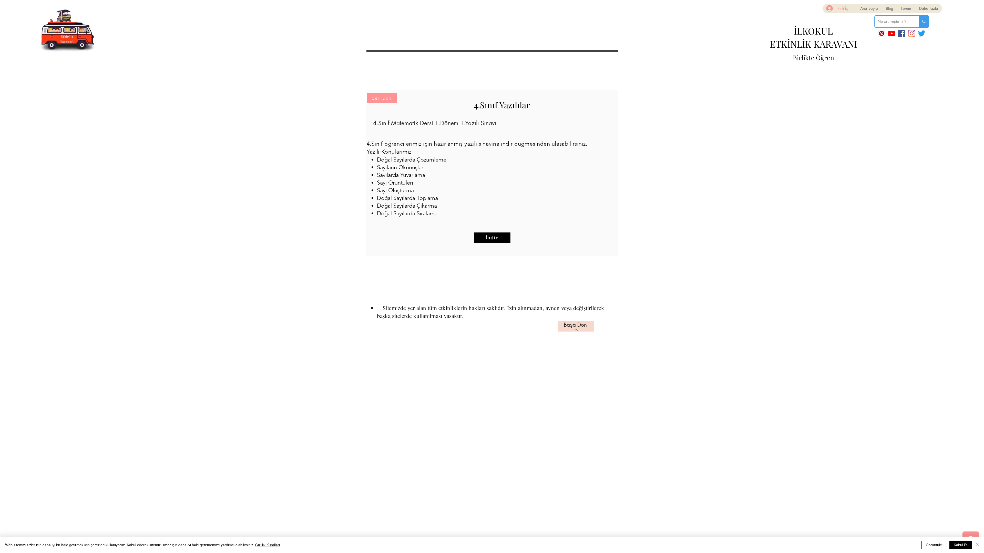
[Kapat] (978, 545)
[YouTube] (891, 33)
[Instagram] (911, 33)
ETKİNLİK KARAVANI (813, 44)
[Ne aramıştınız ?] (924, 21)
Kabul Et (960, 544)
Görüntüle (934, 544)
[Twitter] (921, 33)
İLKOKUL (813, 31)
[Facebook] (901, 33)
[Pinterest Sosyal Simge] (881, 33)
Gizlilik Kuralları (267, 544)
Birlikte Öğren (813, 57)
